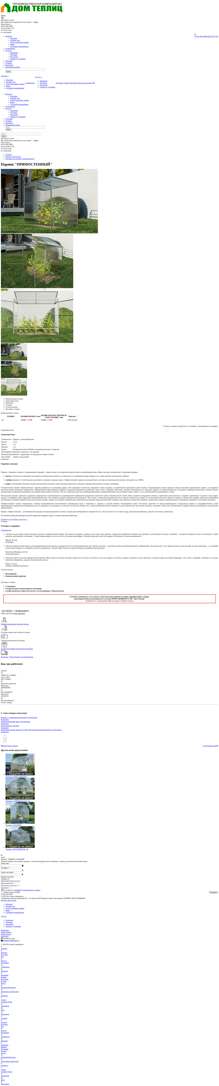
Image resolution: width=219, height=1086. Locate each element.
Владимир (5, 963)
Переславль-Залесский (9, 992)
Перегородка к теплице (10, 726)
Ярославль (5, 1014)
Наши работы (6, 932)
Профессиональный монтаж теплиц (15, 624)
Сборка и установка (18, 59)
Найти (8, 72)
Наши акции (6, 934)
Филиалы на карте (12, 67)
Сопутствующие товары (19, 42)
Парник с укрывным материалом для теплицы (19, 717)
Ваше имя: (5, 863)
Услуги (8, 51)
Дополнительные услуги (10, 881)
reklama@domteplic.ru (11, 940)
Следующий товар (210, 746)
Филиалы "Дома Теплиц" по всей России (17, 657)
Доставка (13, 55)
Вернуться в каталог (10, 746)
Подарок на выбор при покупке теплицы (17, 649)
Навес (12, 44)
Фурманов (5, 1006)
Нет (36, 22)
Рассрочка (14, 57)
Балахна (4, 953)
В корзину (5, 720)
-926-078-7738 (212, 36)
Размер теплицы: (7, 877)
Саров (3, 1000)
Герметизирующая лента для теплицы (15, 722)
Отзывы (8, 63)
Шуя (2, 1010)
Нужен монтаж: (7, 883)
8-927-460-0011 (19, 613)
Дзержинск (5, 967)
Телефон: (5, 868)
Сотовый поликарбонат (19, 46)
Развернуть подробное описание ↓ (14, 519)
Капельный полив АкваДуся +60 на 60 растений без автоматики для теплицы (31, 730)
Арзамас (4, 948)
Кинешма (4, 975)
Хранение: (5, 888)
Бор (2, 957)
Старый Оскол (6, 1002)
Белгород (4, 955)
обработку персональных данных (27, 890)
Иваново (4, 971)
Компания (5, 930)
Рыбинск (4, 996)
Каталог (8, 36)
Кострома (4, 979)
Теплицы (13, 38)
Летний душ (15, 40)
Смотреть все (6, 530)
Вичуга (4, 961)
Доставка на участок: (9, 886)
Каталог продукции (8, 900)
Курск (3, 983)
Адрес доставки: (7, 872)
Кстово (4, 981)
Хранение (14, 53)
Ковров (4, 977)
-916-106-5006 (200, 36)
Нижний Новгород (8, 987)
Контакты (9, 65)
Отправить (213, 892)
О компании (10, 49)
